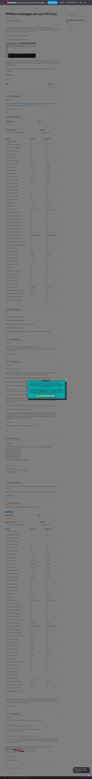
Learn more (48, 387)
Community (62, 2)
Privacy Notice (43, 391)
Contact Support (52, 2)
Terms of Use (53, 391)
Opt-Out (55, 393)
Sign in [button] (80, 2)
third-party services (36, 392)
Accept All (41, 396)
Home (10, 2)
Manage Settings (50, 396)
